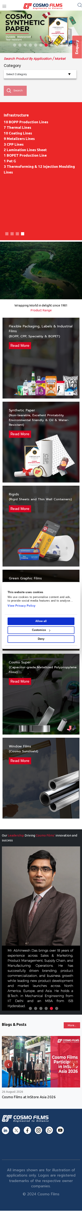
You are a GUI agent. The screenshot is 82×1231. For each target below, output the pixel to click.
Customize (39, 630)
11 (67, 45)
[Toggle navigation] (4, 6)
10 (61, 45)
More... (72, 1025)
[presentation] (8, 1064)
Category (12, 65)
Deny (41, 639)
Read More (20, 345)
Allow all (41, 621)
